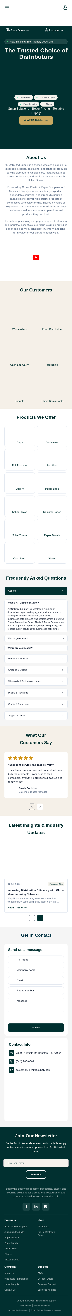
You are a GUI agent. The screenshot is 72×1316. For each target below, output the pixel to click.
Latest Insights (11, 1284)
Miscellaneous (11, 1259)
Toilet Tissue (10, 1248)
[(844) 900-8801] (11, 1061)
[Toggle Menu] (7, 7)
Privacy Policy (25, 1305)
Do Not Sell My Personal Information (46, 1310)
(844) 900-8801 (25, 1061)
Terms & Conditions (42, 1305)
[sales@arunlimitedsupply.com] (11, 1070)
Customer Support (47, 1284)
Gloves (7, 1254)
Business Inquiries (47, 1290)
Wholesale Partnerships (16, 1279)
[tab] (36, 591)
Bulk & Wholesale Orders (46, 1234)
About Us (9, 1273)
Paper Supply (11, 1243)
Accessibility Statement (18, 1310)
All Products (44, 1226)
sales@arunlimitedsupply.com (33, 1069)
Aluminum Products (14, 1232)
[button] (36, 258)
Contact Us (10, 1290)
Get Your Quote (45, 1279)
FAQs (40, 1273)
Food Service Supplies (15, 1226)
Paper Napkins (11, 1237)
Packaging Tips (56, 884)
